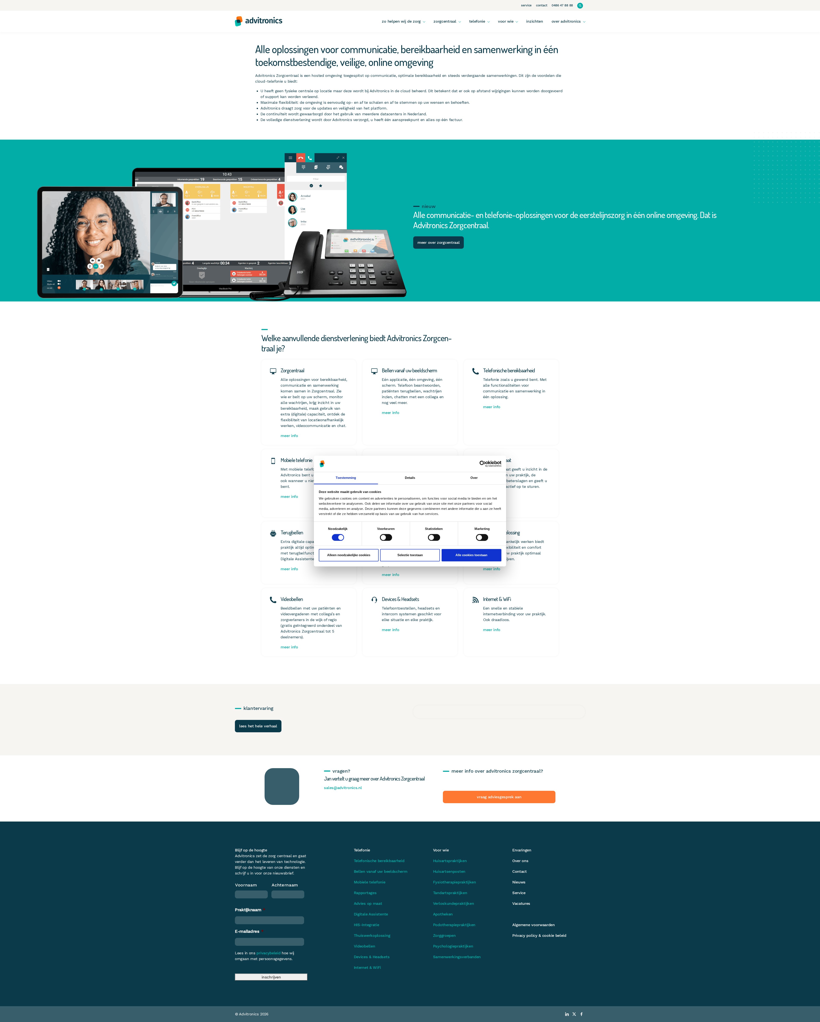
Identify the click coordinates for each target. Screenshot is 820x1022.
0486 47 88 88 (562, 5)
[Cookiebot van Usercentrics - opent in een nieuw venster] (482, 464)
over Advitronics (566, 21)
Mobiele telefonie (369, 882)
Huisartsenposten (449, 871)
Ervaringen (521, 850)
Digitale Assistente (371, 914)
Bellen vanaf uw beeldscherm (380, 871)
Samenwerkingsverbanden (457, 957)
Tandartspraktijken (450, 892)
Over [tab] (474, 478)
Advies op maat (368, 903)
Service (526, 5)
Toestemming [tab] (346, 478)
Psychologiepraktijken (453, 946)
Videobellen (364, 946)
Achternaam (285, 884)
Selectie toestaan (410, 555)
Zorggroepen (444, 935)
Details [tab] (410, 478)
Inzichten (534, 21)
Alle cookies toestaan (471, 555)
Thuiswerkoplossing (372, 935)
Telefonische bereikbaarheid (379, 860)
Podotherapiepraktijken (454, 925)
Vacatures (521, 903)
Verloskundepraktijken (453, 903)
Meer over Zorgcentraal (438, 242)
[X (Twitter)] (574, 1014)
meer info (289, 435)
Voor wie (506, 21)
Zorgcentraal (444, 21)
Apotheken (443, 914)
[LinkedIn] (567, 1014)
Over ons (520, 860)
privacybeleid (268, 953)
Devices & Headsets (372, 957)
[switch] (386, 537)
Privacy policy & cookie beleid (539, 935)
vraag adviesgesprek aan (499, 797)
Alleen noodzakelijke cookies (348, 555)
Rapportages (365, 892)
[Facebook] (581, 1014)
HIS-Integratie (366, 925)
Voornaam (246, 884)
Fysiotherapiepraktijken (454, 882)
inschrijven (271, 977)
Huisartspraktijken (450, 860)
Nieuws (519, 882)
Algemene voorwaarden (533, 925)
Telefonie (477, 21)
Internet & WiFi (367, 967)
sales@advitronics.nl (343, 787)
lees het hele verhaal (258, 726)
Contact (541, 5)
